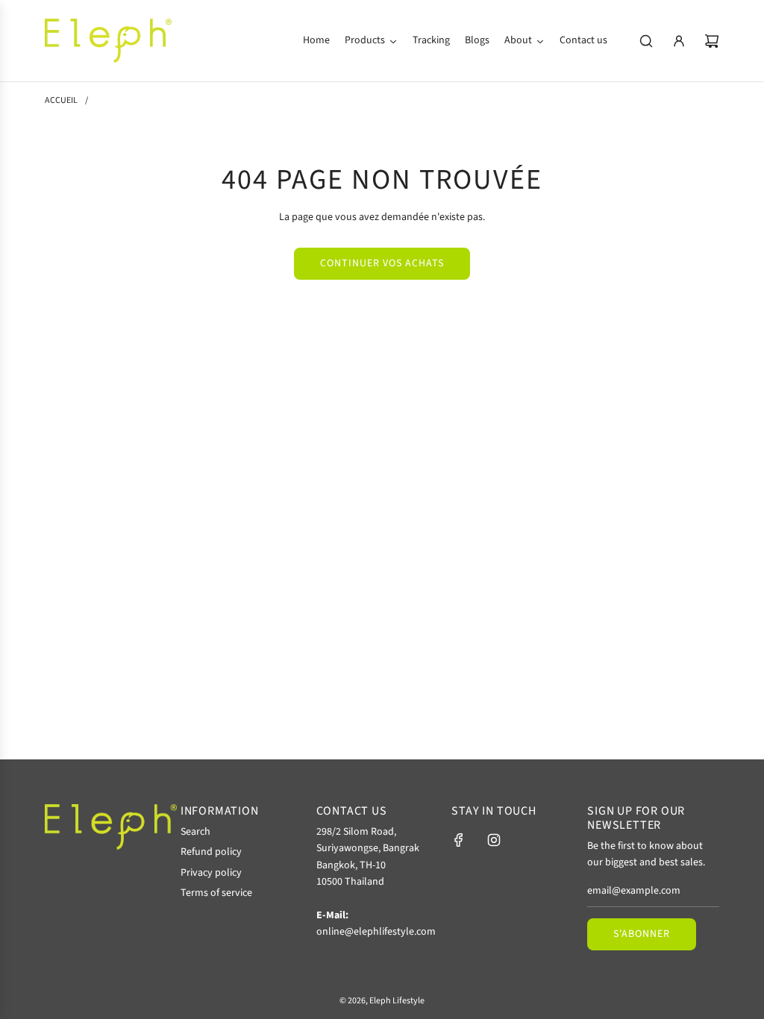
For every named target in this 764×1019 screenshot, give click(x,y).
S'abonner (641, 933)
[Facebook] (458, 840)
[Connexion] (679, 41)
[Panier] (711, 41)
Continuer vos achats (382, 263)
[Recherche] (646, 41)
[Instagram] (494, 840)
